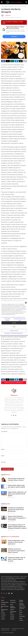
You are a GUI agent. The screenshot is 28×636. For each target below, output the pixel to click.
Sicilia (20, 612)
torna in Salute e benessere (13, 382)
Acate (2, 600)
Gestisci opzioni (14, 330)
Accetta (14, 322)
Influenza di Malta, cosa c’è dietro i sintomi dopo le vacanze (16, 559)
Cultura (3, 619)
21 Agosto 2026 (12, 554)
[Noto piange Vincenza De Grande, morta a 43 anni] (4, 480)
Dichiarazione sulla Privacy (17, 333)
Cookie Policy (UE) (5, 628)
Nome (3, 449)
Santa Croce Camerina (22, 607)
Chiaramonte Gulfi (4, 610)
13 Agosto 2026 (12, 530)
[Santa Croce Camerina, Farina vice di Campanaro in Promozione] (4, 517)
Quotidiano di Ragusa (9, 632)
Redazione (8, 15)
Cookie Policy (7, 333)
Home (2, 6)
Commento (4, 431)
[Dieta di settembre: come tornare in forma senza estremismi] (4, 542)
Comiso (3, 613)
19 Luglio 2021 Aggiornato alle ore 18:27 (12, 17)
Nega (14, 326)
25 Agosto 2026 (12, 545)
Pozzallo (12, 617)
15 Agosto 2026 (12, 521)
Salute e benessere (9, 6)
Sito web (3, 462)
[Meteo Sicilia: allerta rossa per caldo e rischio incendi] (4, 487)
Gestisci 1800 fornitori (7, 319)
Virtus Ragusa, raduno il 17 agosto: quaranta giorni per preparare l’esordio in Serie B (17, 526)
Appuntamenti (4, 602)
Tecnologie (22, 616)
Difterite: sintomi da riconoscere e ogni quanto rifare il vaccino (16, 550)
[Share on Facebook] (3, 61)
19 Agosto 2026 (12, 513)
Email (3, 455)
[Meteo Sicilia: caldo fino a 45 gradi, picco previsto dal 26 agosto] (4, 493)
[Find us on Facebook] (1, 593)
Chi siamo (13, 630)
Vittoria (21, 620)
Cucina (3, 617)
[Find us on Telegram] (9, 593)
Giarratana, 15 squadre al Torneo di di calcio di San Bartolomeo (16, 509)
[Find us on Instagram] (6, 593)
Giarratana (12, 602)
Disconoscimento (5, 630)
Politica (12, 615)
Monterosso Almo (13, 612)
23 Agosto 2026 (12, 497)
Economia (12, 600)
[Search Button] (26, 2)
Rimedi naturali (21, 601)
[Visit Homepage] (14, 2)
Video (20, 618)
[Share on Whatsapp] (12, 61)
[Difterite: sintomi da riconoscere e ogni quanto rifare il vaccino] (4, 550)
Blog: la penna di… (4, 607)
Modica (12, 609)
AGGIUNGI (14, 36)
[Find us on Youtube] (11, 593)
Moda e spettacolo (13, 607)
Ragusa (12, 619)
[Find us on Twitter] (4, 593)
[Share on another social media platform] (25, 61)
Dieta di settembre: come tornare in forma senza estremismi (16, 542)
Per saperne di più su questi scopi (19, 319)
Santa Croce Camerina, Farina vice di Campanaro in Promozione (17, 518)
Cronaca (3, 615)
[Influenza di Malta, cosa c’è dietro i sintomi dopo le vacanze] (4, 559)
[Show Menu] (1, 2)
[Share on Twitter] (8, 61)
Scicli (20, 610)
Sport (20, 614)
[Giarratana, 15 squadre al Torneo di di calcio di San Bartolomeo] (4, 509)
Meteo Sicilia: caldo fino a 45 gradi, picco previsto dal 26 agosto (17, 493)
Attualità (3, 604)
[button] (26, 302)
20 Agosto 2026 (12, 562)
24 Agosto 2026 (12, 482)
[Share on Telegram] (16, 61)
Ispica (11, 604)
